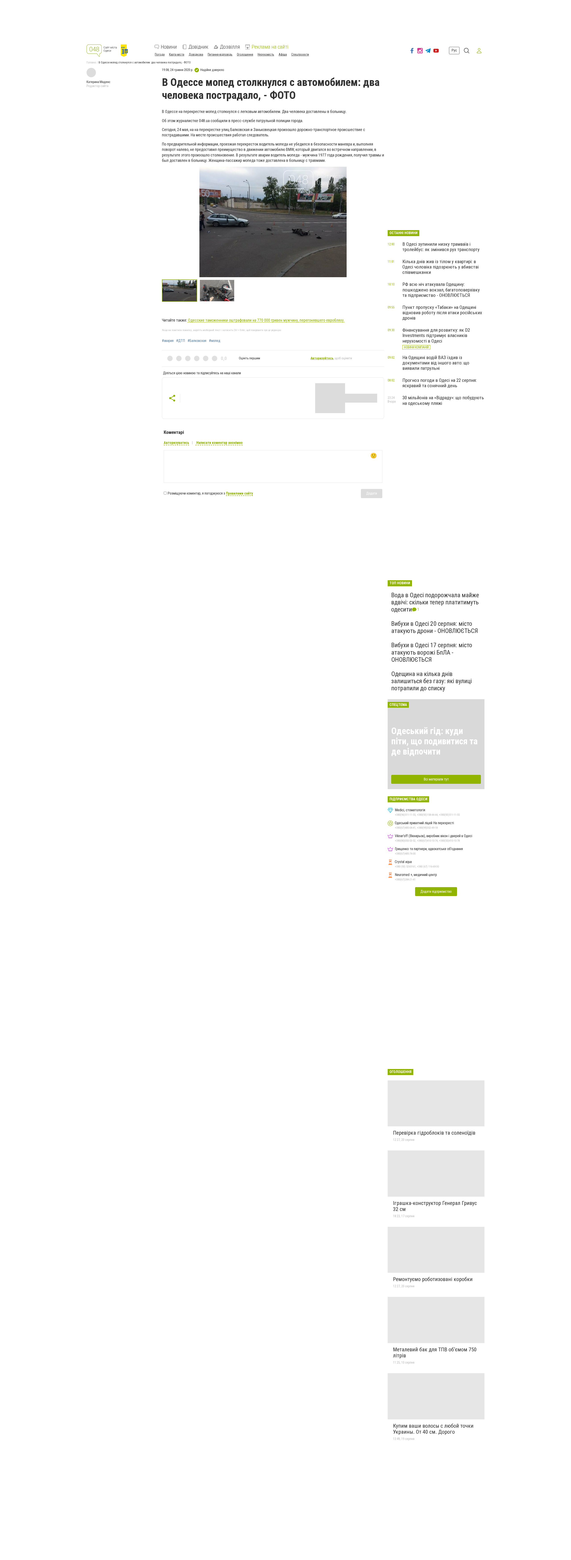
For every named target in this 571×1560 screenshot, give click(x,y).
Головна (91, 62)
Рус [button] (454, 50)
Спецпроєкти (300, 54)
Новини (169, 47)
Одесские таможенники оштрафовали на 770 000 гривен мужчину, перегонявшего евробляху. (266, 320)
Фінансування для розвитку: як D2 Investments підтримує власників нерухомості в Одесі (436, 335)
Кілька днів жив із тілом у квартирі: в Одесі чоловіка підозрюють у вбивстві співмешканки (440, 267)
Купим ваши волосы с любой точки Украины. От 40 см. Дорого (433, 1429)
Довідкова (196, 54)
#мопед (214, 341)
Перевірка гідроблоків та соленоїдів (434, 1133)
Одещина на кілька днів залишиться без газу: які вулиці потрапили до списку (431, 681)
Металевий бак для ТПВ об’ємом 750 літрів (435, 1352)
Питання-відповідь (220, 54)
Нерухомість (266, 54)
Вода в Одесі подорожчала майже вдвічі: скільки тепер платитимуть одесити (435, 602)
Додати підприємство (436, 891)
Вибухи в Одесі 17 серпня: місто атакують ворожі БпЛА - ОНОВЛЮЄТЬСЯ (431, 652)
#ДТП (180, 341)
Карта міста (176, 54)
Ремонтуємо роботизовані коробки (433, 1279)
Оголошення (245, 54)
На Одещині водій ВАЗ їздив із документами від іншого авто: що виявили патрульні (435, 363)
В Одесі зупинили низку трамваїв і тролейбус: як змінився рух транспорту (441, 246)
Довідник (198, 47)
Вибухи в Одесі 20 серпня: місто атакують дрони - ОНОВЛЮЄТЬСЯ (434, 627)
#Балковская (197, 341)
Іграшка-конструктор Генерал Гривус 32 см (435, 1206)
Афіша (283, 54)
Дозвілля (230, 47)
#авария (168, 341)
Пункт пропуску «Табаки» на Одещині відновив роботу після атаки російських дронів (442, 313)
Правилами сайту (239, 493)
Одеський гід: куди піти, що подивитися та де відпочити (434, 741)
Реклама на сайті (270, 47)
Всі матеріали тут (436, 779)
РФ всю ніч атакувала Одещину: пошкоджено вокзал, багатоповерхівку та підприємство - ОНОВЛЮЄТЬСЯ (441, 290)
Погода (160, 54)
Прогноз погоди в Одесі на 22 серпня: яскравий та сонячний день (439, 383)
